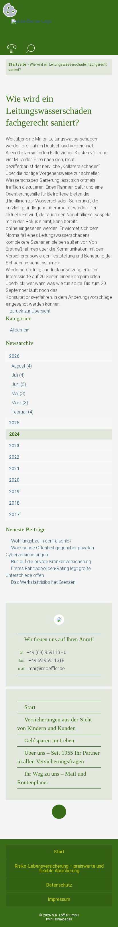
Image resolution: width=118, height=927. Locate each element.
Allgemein (19, 330)
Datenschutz (59, 885)
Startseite (17, 65)
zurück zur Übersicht (30, 311)
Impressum (59, 899)
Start (30, 707)
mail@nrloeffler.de (47, 668)
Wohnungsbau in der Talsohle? (41, 541)
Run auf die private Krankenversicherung (51, 561)
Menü (106, 49)
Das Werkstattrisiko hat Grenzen (43, 582)
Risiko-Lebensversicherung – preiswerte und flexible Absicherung (59, 868)
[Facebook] (59, 812)
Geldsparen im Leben (49, 740)
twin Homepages (59, 919)
